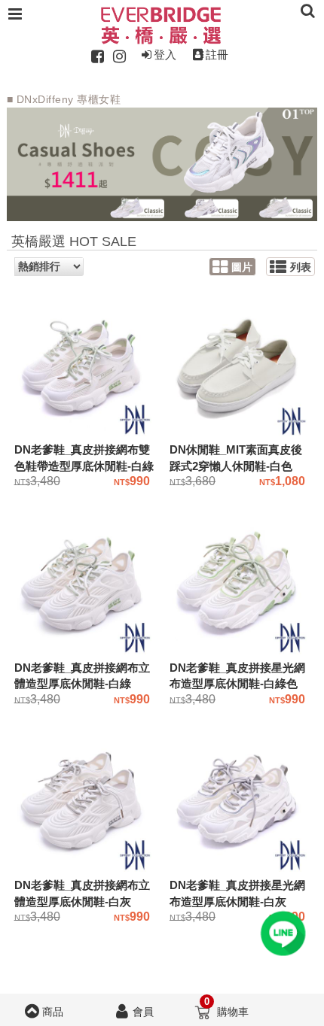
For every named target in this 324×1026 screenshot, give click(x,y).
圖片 (241, 267)
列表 (300, 267)
